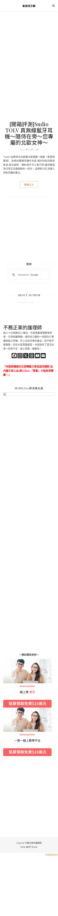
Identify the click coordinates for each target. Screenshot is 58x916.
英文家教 (8, 661)
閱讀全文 (29, 184)
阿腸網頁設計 (51, 854)
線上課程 (8, 709)
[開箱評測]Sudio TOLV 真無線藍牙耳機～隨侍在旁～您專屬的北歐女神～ (29, 133)
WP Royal (32, 846)
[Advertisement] (29, 48)
